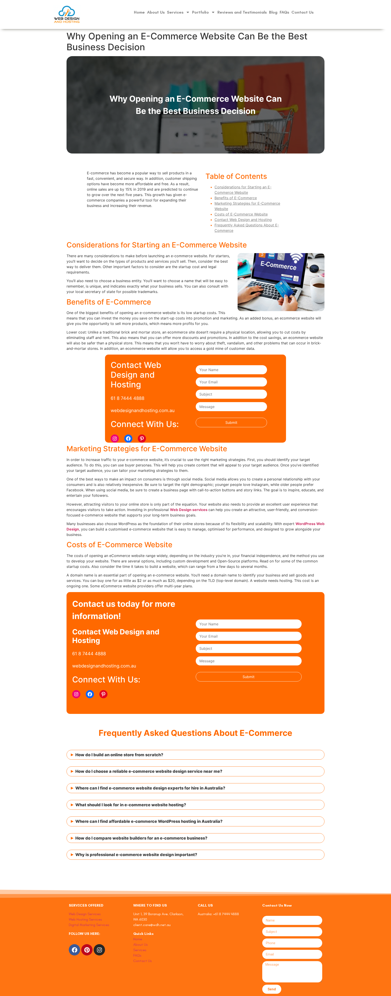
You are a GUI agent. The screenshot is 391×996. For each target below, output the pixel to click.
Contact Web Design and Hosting (243, 219)
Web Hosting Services (85, 919)
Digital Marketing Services (89, 925)
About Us (156, 12)
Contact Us (302, 12)
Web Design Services (84, 914)
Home (139, 12)
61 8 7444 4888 (127, 398)
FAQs (284, 12)
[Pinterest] (142, 438)
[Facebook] (128, 438)
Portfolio (200, 12)
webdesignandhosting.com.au (143, 410)
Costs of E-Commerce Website (241, 214)
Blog (273, 12)
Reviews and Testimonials (242, 12)
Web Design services (189, 509)
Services (175, 12)
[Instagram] (115, 438)
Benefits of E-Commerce (236, 198)
